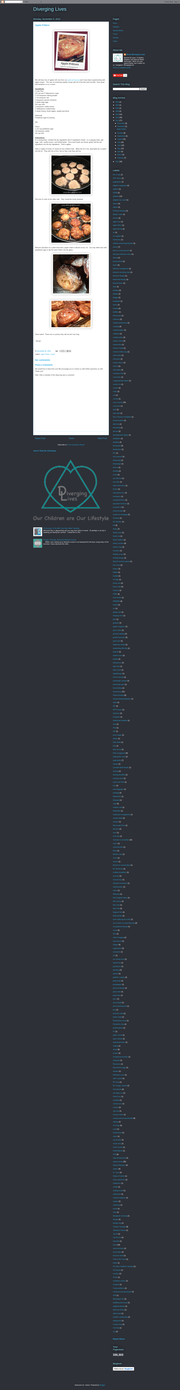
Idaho (115, 702)
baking (115, 258)
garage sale (117, 612)
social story (117, 1143)
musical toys (117, 880)
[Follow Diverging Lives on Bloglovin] (123, 1370)
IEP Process (117, 710)
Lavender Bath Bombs (121, 767)
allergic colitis (118, 214)
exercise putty (118, 511)
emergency (117, 496)
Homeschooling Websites (122, 699)
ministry (116, 822)
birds (114, 287)
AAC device (117, 178)
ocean (115, 930)
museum (116, 876)
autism (115, 247)
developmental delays (120, 435)
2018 (117, 114)
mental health (117, 818)
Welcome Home (118, 1310)
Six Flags (116, 1125)
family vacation (118, 543)
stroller (115, 1187)
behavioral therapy (119, 279)
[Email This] (61, 351)
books (115, 305)
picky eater (117, 992)
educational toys (119, 493)
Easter (115, 489)
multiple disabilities (119, 872)
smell (115, 1129)
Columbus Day (118, 373)
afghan (115, 207)
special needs (118, 1162)
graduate (116, 623)
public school (117, 1035)
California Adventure (120, 323)
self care (116, 1111)
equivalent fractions (120, 504)
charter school (118, 341)
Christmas (116, 359)
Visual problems (118, 1288)
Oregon (115, 945)
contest (115, 388)
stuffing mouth (118, 1190)
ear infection (117, 478)
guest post (116, 641)
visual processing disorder (122, 1292)
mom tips (116, 836)
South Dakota (118, 1151)
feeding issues (118, 554)
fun (114, 608)
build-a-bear (117, 316)
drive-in (115, 467)
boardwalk (116, 301)
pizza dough (117, 1002)
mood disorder (118, 847)
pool (114, 1010)
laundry (115, 764)
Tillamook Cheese (119, 1230)
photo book (117, 981)
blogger (115, 297)
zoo (114, 1331)
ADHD (115, 193)
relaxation (116, 1060)
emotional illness (119, 500)
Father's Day (117, 547)
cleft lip (115, 366)
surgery (115, 1201)
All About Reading (119, 211)
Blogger (102, 1385)
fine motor (116, 565)
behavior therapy (119, 276)
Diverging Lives (49, 9)
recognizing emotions (120, 1057)
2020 (117, 108)
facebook (116, 518)
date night (116, 413)
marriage (116, 793)
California (116, 319)
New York (116, 908)
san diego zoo (118, 1093)
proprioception (118, 1028)
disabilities (116, 438)
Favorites (116, 551)
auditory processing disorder (123, 243)
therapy (115, 1219)
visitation (116, 1284)
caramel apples (118, 330)
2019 (117, 111)
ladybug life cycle (119, 757)
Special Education (119, 1158)
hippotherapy (117, 673)
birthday (116, 290)
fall (114, 525)
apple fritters (45, 354)
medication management (121, 814)
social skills (117, 1140)
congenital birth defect (121, 381)
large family (117, 760)
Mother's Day (117, 854)
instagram (116, 717)
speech (115, 1169)
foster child (117, 587)
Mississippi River (119, 825)
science (115, 1107)
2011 (117, 161)
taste (114, 1212)
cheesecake (117, 344)
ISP (114, 731)
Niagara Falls (117, 912)
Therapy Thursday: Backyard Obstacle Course (59, 540)
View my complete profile (122, 68)
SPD (114, 1154)
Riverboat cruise (118, 1075)
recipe (53, 354)
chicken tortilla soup (120, 352)
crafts (115, 391)
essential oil (117, 507)
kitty (114, 746)
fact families (117, 522)
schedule (116, 1100)
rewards (115, 1071)
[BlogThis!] (63, 351)
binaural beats (118, 283)
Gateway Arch (118, 616)
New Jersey (117, 901)
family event (117, 532)
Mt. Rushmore (118, 869)
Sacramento (117, 1089)
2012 (117, 120)
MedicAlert (116, 811)
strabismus (117, 1183)
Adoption (116, 27)
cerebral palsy (118, 337)
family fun (116, 536)
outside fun (117, 963)
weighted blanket (119, 1306)
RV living (116, 1082)
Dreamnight (117, 464)
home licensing (118, 677)
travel (115, 1245)
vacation (116, 1274)
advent (115, 204)
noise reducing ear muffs (121, 919)
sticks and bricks (119, 1180)
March (119, 155)
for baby (116, 579)
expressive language (120, 514)
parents (115, 974)
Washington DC (118, 1299)
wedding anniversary (120, 1303)
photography (117, 984)
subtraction (117, 1194)
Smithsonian (117, 1133)
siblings (115, 1122)
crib (114, 395)
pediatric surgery (119, 977)
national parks (118, 887)
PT (114, 1031)
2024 (117, 102)
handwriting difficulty (120, 648)
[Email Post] (56, 351)
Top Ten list (117, 1237)
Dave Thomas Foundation (122, 417)
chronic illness (118, 363)
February (120, 158)
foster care (116, 583)
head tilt (116, 652)
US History (117, 1270)
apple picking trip (73, 80)
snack (115, 1136)
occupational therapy (120, 926)
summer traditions (119, 1198)
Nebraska (116, 894)
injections (116, 713)
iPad (114, 728)
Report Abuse (119, 1339)
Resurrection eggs (119, 1067)
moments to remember (121, 840)
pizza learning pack (120, 1006)
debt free (116, 424)
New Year (116, 905)
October (120, 133)
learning (115, 771)
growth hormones (119, 637)
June (119, 145)
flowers (115, 569)
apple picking (117, 229)
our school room (118, 959)
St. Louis (116, 1172)
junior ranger (117, 735)
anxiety (115, 218)
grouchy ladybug (119, 634)
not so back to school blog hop (124, 923)
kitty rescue (117, 749)
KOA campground (119, 753)
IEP (114, 706)
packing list (117, 966)
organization (117, 948)
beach (115, 265)
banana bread (117, 261)
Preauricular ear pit (119, 1021)
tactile (115, 1209)
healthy (115, 659)
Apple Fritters (121, 129)
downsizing (117, 460)
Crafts (115, 41)
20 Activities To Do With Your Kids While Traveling (61, 528)
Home (71, 438)
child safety (117, 355)
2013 (117, 117)
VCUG (115, 1277)
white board (117, 1313)
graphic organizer (119, 626)
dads (114, 409)
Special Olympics (119, 1165)
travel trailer (117, 1252)
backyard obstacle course (122, 254)
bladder (115, 294)
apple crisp (117, 222)
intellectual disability (120, 720)
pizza (115, 999)
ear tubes (116, 482)
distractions (117, 449)
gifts (114, 619)
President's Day (118, 1024)
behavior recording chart (121, 272)
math (114, 804)
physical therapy (119, 988)
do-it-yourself (117, 457)
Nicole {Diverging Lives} (135, 54)
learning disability (119, 775)
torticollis (116, 1241)
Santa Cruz (117, 1096)
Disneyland (117, 446)
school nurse (117, 1104)
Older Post (102, 438)
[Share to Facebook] (67, 351)
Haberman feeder (119, 645)
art (114, 232)
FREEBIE (116, 601)
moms (115, 843)
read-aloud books (119, 1042)
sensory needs (118, 1114)
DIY (114, 453)
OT (114, 955)
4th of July (116, 175)
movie (115, 858)
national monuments (120, 883)
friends (115, 605)
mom (114, 833)
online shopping (118, 937)
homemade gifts (118, 684)
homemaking (117, 688)
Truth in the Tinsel (119, 1259)
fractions (116, 590)
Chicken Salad (118, 348)
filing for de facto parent (121, 561)
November (121, 126)
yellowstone (117, 1321)
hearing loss (117, 663)
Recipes (116, 38)
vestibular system (119, 1281)
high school (117, 670)
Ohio (114, 934)
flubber (115, 572)
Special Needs (118, 30)
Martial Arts (117, 796)
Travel (115, 34)
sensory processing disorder (123, 1118)
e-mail (115, 475)
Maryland (116, 800)
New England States (120, 898)
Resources (116, 1064)
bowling (115, 308)
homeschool (117, 692)
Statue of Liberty (119, 1176)
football (115, 576)
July (119, 142)
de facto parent (118, 420)
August (120, 139)
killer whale (117, 742)
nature (115, 890)
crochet (115, 399)
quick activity (117, 1039)
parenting (116, 970)
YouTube (116, 1328)
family (115, 529)
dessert (115, 431)
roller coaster (117, 1078)
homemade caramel (120, 681)
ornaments (116, 952)
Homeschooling (118, 695)
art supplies (117, 236)
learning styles (118, 778)
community (117, 377)
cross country (118, 402)
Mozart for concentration (121, 865)
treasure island (118, 1255)
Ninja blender (117, 916)
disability (116, 442)
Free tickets (117, 597)
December (121, 123)
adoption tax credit (119, 200)
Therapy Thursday (119, 1227)
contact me (117, 384)
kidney (115, 738)
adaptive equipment (120, 185)
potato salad (117, 1017)
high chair (116, 666)
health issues (117, 655)
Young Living (117, 1324)
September (121, 136)
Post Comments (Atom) (76, 445)
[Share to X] (65, 351)
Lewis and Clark (118, 782)
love (114, 786)
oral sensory (117, 941)
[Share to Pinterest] (70, 351)
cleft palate (117, 370)
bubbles (115, 312)
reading (115, 1046)
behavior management (121, 268)
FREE (115, 594)
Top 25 (115, 1234)
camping (116, 326)
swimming (116, 1205)
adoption (116, 196)
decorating (116, 428)
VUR (114, 1295)
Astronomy (117, 240)
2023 (117, 105)
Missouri (116, 829)
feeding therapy (118, 558)
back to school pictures (121, 250)
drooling (115, 471)
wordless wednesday (120, 1317)
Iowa (114, 724)
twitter (115, 1263)
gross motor (117, 630)
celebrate (116, 334)
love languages (118, 789)
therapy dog (117, 1223)
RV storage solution (120, 1086)
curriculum (116, 406)
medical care (117, 807)
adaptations (117, 182)
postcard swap (118, 1013)
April (119, 151)
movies (115, 861)
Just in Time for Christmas (44, 451)
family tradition (118, 540)
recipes (115, 1053)
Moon (115, 851)
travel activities (118, 1248)
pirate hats (116, 995)
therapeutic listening (120, 1216)
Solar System (118, 1147)
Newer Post (40, 438)
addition (115, 189)
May (119, 148)
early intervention (119, 485)
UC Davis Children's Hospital (123, 1266)
